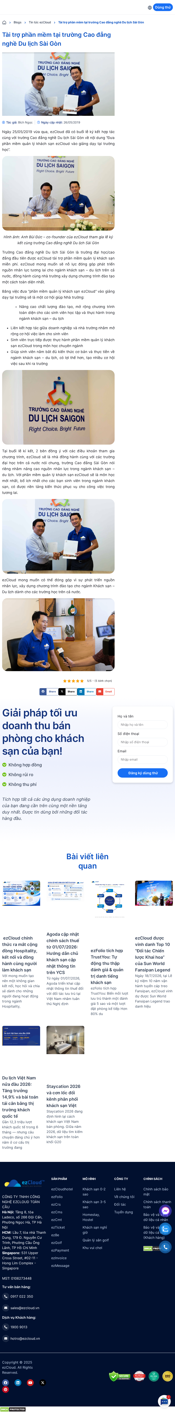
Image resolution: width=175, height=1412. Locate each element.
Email (122, 751)
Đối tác (120, 1204)
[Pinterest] (5, 1389)
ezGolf (56, 1242)
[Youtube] (30, 1382)
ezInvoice (59, 1258)
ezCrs (56, 1204)
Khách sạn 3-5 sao (94, 1204)
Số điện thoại (128, 734)
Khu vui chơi (92, 1248)
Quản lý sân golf (96, 1240)
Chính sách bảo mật (155, 1191)
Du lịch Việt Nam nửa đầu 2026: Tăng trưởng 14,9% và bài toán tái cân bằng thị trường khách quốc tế (20, 1097)
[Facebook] (5, 1382)
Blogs (18, 22)
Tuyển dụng (123, 1212)
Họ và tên (125, 716)
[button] (48, 691)
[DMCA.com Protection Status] (13, 1409)
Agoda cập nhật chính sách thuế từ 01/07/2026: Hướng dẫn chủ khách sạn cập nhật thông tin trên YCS (63, 953)
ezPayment (60, 1250)
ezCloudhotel (62, 1189)
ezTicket (58, 1227)
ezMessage (60, 1265)
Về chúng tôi (124, 1197)
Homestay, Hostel (91, 1217)
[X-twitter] (42, 1382)
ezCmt (56, 1220)
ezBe (55, 1235)
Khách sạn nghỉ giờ (95, 1230)
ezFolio (57, 1197)
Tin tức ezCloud (40, 22)
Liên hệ (120, 1189)
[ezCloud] (24, 1183)
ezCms (56, 1212)
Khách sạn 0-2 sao (94, 1191)
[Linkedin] (18, 1382)
